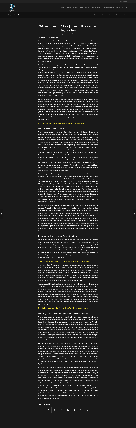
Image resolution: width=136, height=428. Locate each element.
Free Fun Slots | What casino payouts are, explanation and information (61, 123)
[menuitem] (63, 7)
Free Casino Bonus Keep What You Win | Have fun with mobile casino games (63, 308)
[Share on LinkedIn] (68, 410)
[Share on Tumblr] (74, 410)
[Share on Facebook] (41, 410)
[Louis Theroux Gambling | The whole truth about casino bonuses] (1, 214)
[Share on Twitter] (48, 410)
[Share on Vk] (81, 410)
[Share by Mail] (94, 410)
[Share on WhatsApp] (55, 410)
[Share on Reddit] (88, 410)
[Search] (126, 7)
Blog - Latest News (15, 15)
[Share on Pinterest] (61, 410)
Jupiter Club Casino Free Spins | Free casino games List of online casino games (64, 261)
